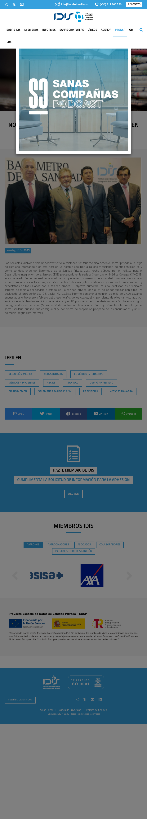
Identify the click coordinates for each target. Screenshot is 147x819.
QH (131, 30)
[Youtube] (22, 4)
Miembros (31, 30)
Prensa (120, 30)
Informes (49, 30)
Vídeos (92, 30)
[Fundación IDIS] (73, 16)
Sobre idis (13, 30)
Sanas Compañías (72, 30)
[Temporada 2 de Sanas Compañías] (73, 96)
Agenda (106, 30)
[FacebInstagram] (6, 4)
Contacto (134, 4)
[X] (14, 4)
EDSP (10, 42)
